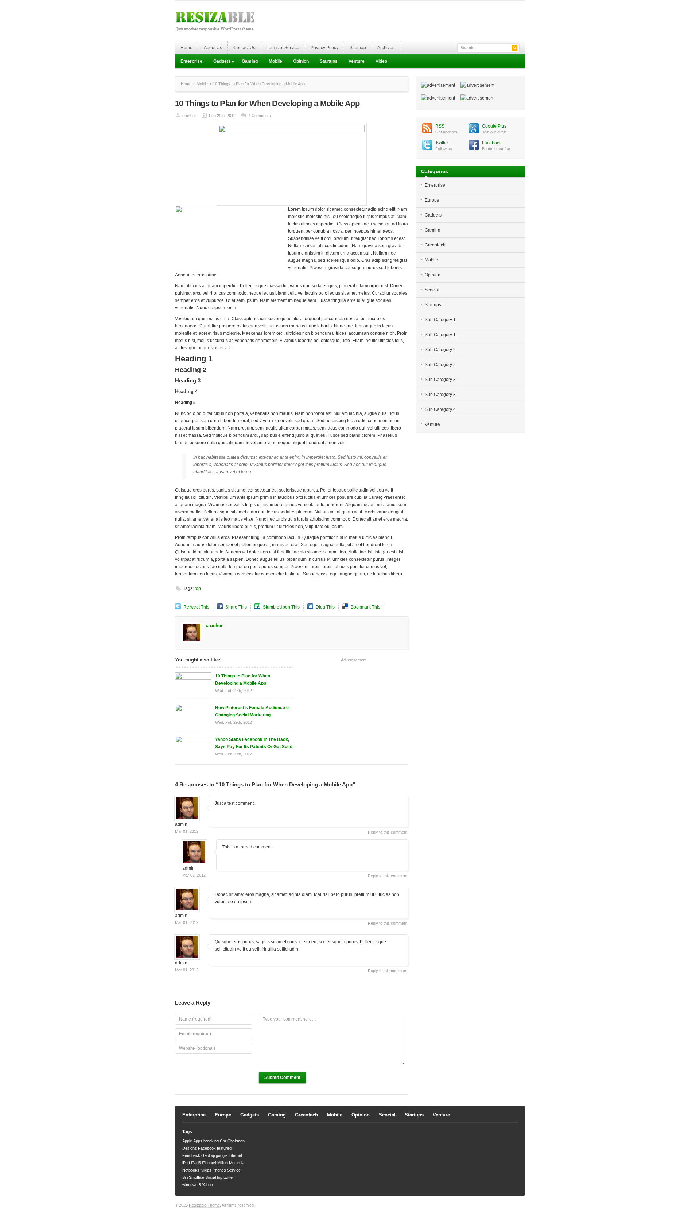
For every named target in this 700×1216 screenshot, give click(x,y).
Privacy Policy (324, 47)
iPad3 (196, 1163)
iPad (186, 1163)
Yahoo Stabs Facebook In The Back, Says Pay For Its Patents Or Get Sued (253, 743)
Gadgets (219, 62)
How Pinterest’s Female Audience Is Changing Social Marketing (252, 711)
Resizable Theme (204, 1205)
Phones (219, 1170)
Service (234, 1170)
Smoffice (196, 1177)
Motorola (236, 1163)
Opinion (301, 61)
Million (222, 1163)
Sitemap (358, 47)
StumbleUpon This (281, 607)
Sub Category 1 (440, 319)
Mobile (275, 61)
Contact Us (244, 47)
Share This (236, 607)
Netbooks (190, 1170)
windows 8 (191, 1184)
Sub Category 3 (440, 379)
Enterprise (191, 61)
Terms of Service (283, 47)
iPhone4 (209, 1163)
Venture (357, 61)
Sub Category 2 (440, 349)
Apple (187, 1141)
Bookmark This (365, 607)
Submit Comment (282, 1077)
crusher (189, 115)
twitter (228, 1177)
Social (210, 1177)
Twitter (441, 142)
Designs (189, 1148)
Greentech (435, 245)
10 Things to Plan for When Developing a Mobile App (242, 679)
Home (186, 47)
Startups (329, 61)
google (222, 1155)
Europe (432, 200)
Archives (385, 47)
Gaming (250, 61)
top (198, 588)
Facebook (492, 142)
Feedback (191, 1155)
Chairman (236, 1141)
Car (223, 1141)
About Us (213, 47)
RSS (439, 126)
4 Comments (259, 115)
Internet (235, 1155)
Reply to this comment (387, 832)
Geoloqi (208, 1155)
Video (381, 61)
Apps (197, 1141)
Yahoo (207, 1184)
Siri (185, 1177)
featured (224, 1148)
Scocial (432, 289)
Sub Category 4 (440, 409)
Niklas (206, 1170)
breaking (211, 1141)
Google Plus (494, 126)
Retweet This (196, 607)
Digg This (325, 607)
